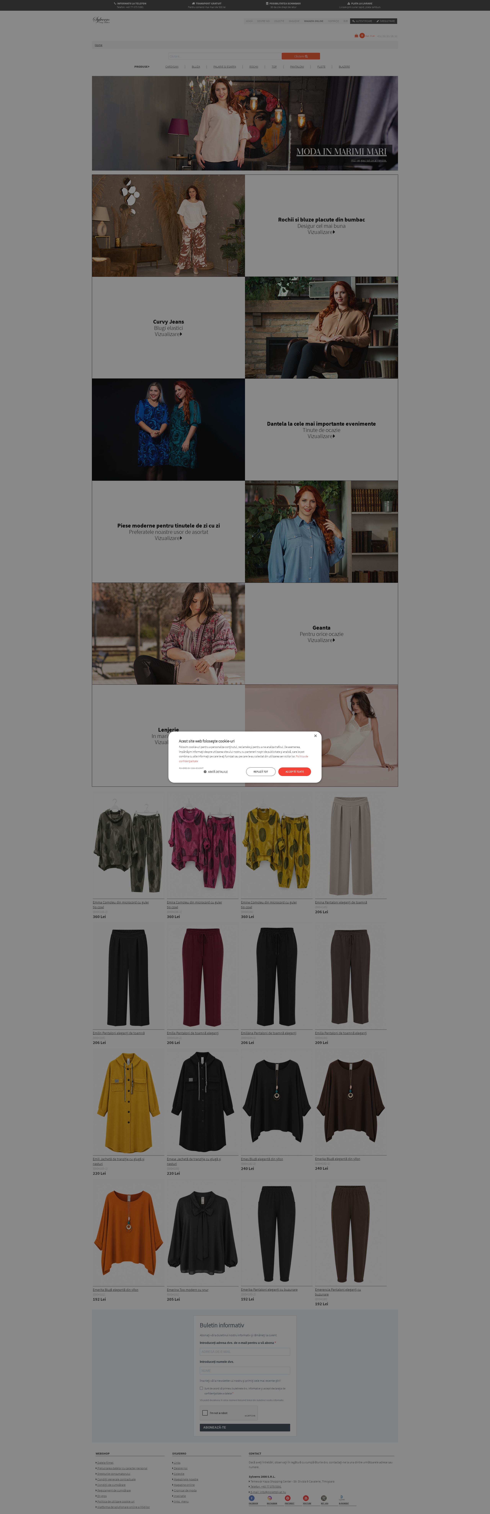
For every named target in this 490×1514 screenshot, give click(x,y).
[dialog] (245, 757)
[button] (216, 772)
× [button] (315, 735)
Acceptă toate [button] (295, 771)
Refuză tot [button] (261, 771)
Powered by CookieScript (191, 768)
